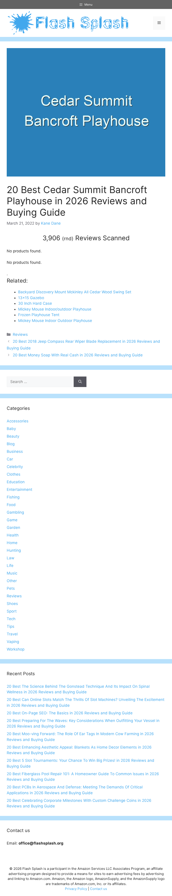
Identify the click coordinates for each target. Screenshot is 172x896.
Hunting (14, 550)
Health (13, 535)
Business (15, 451)
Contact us (98, 889)
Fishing (13, 497)
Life (10, 565)
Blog (11, 444)
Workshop (15, 649)
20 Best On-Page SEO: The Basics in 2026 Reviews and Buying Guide (70, 713)
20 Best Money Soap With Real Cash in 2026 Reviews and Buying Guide (78, 355)
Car (10, 459)
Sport (12, 611)
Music (12, 573)
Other (12, 581)
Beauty (13, 436)
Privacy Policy (76, 889)
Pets (11, 588)
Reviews (20, 334)
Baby (11, 428)
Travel (12, 634)
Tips (10, 626)
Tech (11, 619)
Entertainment (19, 489)
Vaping (13, 641)
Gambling (15, 512)
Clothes (13, 474)
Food (11, 504)
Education (16, 482)
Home (12, 543)
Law (10, 558)
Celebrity (15, 466)
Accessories (17, 421)
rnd (68, 238)
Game (12, 520)
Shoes (12, 603)
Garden (13, 527)
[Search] (80, 382)
